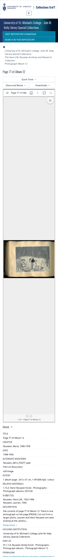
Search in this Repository (20, 39)
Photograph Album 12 (16, 63)
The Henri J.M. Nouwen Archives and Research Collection (28, 59)
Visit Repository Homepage (20, 34)
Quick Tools (27, 79)
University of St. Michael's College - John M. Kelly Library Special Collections (29, 52)
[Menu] (29, 13)
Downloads (41, 85)
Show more (9, 525)
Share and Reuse (14, 85)
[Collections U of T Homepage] (4, 47)
